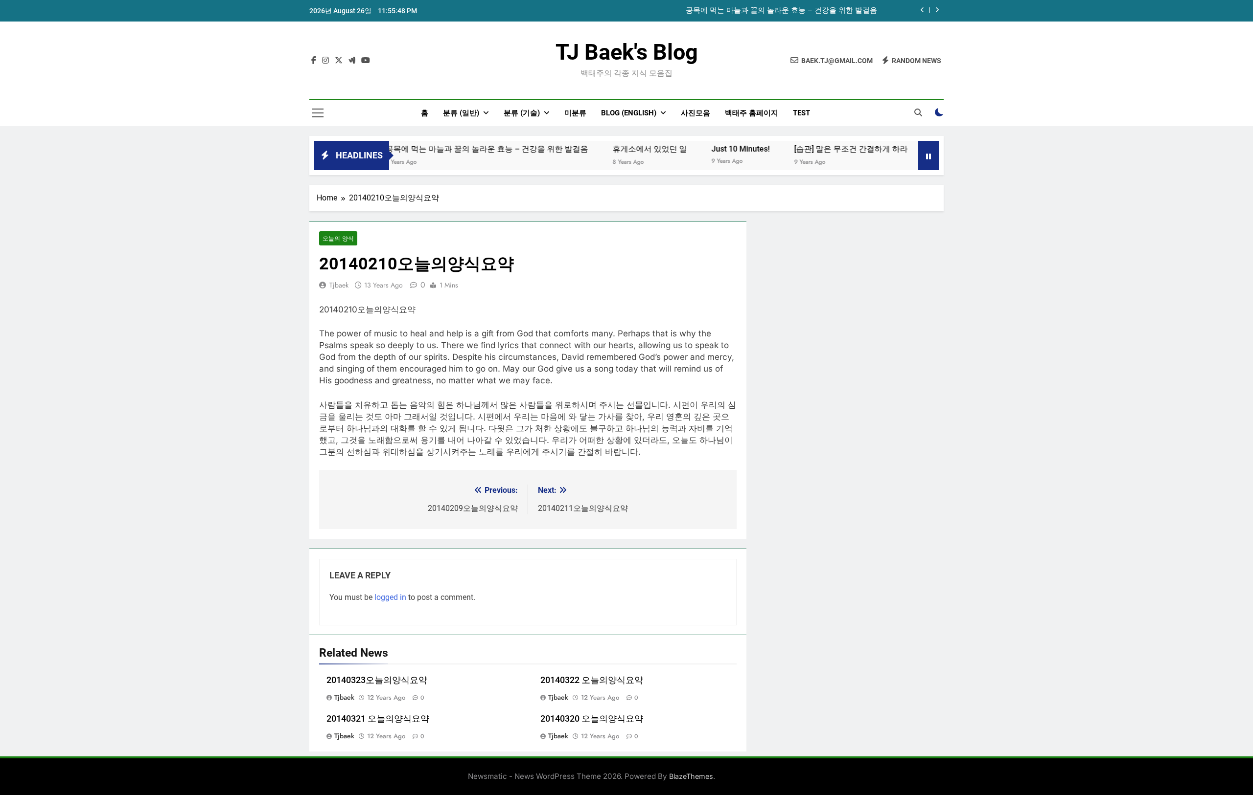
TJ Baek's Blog (627, 52)
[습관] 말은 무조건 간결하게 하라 (830, 149)
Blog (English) (628, 113)
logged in (390, 597)
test (801, 113)
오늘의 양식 (338, 238)
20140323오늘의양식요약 (376, 680)
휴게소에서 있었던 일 (629, 149)
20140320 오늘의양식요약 (591, 719)
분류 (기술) (522, 113)
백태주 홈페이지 (751, 113)
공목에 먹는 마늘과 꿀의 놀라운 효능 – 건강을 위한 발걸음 (781, 11)
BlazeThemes (691, 776)
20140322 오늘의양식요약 (591, 680)
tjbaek (338, 285)
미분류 (575, 113)
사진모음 (695, 113)
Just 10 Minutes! (720, 149)
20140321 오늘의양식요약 (377, 719)
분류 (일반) (461, 113)
